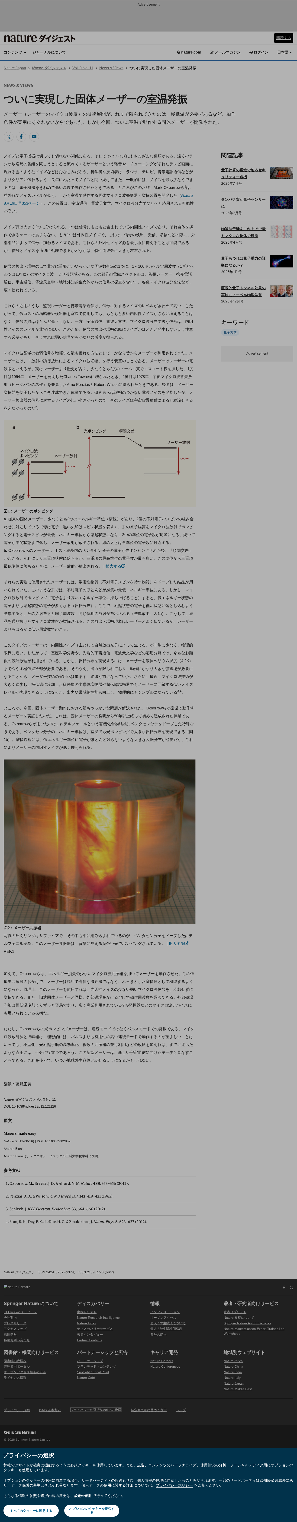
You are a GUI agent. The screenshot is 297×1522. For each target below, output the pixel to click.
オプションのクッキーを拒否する (92, 1510)
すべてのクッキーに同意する (31, 1510)
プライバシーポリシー (174, 1485)
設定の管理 (82, 1496)
